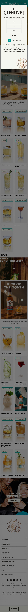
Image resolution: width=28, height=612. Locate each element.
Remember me (16, 40)
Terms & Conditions (19, 49)
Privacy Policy (8, 51)
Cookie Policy (20, 51)
